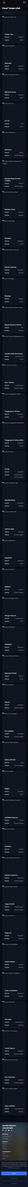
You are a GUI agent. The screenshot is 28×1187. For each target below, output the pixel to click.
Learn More (14, 1178)
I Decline (14, 1183)
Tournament (6, 1136)
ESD (3, 1146)
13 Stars (4, 1148)
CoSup (4, 1143)
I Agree (14, 1173)
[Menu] (24, 2)
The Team (5, 1156)
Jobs (3, 1158)
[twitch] (11, 1130)
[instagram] (5, 1130)
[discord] (3, 1130)
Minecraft (5, 1138)
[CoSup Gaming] (4, 2)
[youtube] (8, 1130)
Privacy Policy (16, 1167)
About (4, 1153)
